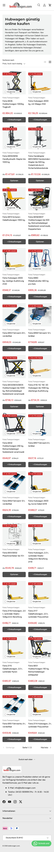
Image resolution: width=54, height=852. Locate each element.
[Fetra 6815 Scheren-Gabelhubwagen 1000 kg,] (14, 198)
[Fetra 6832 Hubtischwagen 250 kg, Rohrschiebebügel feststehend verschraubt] (14, 424)
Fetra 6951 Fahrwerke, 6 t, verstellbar (14, 725)
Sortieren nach (8, 60)
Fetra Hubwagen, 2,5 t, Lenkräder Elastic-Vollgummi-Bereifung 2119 (38, 557)
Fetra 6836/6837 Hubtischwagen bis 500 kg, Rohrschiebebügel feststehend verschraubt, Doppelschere (39, 223)
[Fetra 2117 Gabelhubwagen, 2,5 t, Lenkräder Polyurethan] (39, 592)
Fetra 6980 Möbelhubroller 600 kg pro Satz (38, 281)
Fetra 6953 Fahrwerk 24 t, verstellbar (14, 334)
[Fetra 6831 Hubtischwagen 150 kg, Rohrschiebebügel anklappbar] (39, 647)
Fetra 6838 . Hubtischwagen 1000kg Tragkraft (13, 104)
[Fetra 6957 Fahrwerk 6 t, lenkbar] (39, 424)
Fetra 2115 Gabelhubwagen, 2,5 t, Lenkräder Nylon (12, 669)
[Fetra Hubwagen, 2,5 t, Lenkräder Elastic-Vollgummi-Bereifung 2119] (39, 534)
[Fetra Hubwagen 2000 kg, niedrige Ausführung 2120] (14, 259)
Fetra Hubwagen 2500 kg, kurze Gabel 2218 (38, 502)
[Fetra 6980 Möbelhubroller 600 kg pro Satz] (39, 259)
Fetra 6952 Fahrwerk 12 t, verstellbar (14, 502)
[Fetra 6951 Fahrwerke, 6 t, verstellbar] (14, 705)
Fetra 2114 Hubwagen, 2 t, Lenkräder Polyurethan (39, 725)
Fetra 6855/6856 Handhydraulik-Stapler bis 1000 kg (14, 159)
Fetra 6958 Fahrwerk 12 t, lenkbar (39, 334)
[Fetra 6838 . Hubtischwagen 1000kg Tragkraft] (14, 82)
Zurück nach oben (26, 759)
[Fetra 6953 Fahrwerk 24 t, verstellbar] (14, 314)
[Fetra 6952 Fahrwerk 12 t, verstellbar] (14, 482)
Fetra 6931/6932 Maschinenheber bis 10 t (13, 554)
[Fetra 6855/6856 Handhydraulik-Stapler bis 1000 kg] (14, 137)
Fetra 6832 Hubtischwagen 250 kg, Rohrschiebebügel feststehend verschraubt (13, 447)
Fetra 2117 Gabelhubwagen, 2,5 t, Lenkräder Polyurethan (38, 614)
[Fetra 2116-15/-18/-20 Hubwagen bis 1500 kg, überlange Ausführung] (39, 366)
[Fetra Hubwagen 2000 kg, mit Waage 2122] (39, 82)
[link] (11, 747)
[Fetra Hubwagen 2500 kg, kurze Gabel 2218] (39, 482)
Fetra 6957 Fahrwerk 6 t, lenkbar (39, 444)
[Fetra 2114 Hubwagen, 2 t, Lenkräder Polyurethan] (39, 705)
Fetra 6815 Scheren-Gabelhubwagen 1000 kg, (14, 218)
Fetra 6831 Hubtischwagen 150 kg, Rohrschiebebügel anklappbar (38, 670)
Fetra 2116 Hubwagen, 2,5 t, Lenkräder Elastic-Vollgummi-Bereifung (14, 614)
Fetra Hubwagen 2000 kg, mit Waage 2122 (38, 102)
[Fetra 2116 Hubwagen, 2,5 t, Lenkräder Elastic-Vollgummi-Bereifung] (14, 592)
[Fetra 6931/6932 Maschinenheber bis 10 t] (14, 534)
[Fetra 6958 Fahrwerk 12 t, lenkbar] (39, 314)
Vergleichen (11, 92)
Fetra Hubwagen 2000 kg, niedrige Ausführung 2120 (13, 281)
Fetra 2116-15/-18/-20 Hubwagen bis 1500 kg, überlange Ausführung (38, 388)
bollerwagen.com (14, 846)
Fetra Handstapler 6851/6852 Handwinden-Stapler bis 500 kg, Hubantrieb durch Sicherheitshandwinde (39, 162)
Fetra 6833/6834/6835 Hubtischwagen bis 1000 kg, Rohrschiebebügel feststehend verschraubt (13, 389)
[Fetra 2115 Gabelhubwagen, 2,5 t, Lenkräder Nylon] (14, 647)
